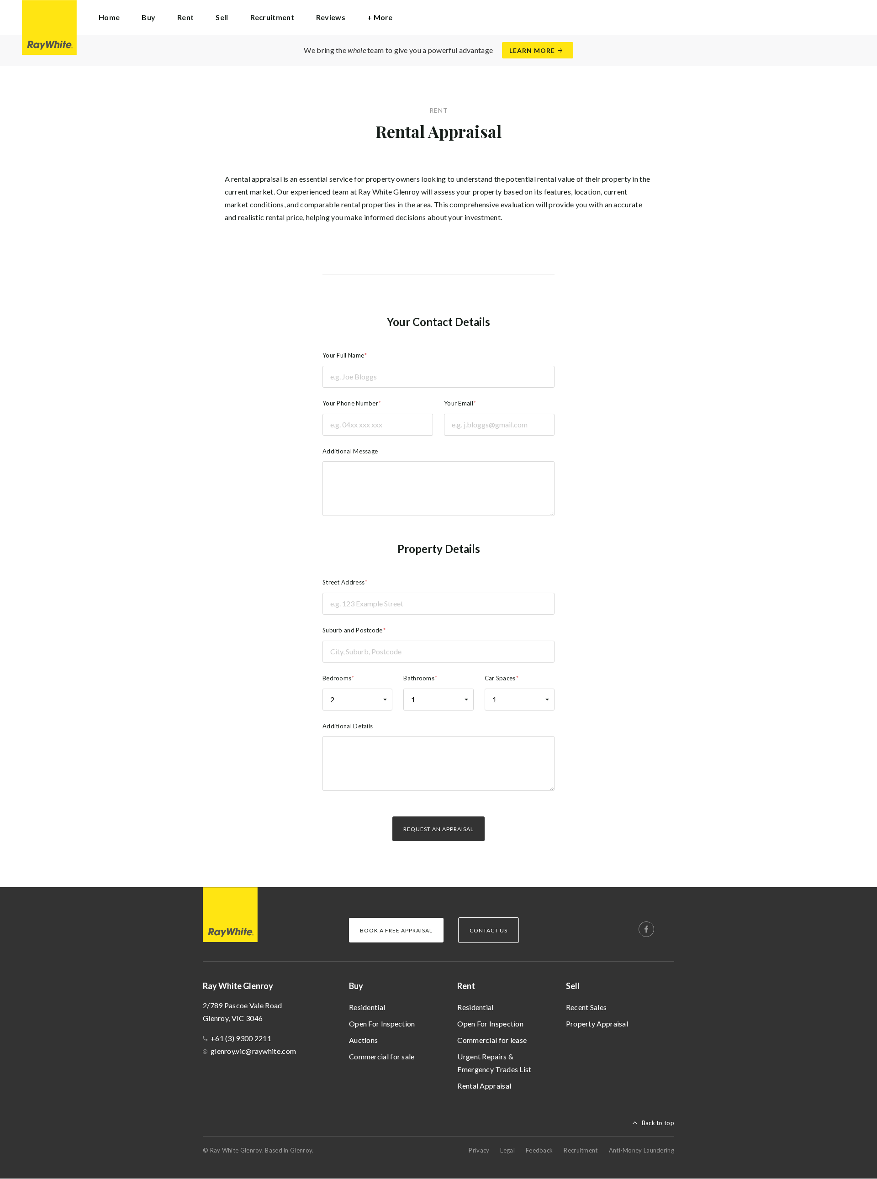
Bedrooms (336, 678)
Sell (573, 986)
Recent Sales (586, 1007)
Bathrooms (418, 678)
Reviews (330, 17)
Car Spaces (500, 678)
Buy (356, 986)
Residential (367, 1007)
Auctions (363, 1040)
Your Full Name (343, 355)
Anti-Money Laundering (641, 1150)
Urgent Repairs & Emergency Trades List (494, 1063)
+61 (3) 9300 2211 (241, 1038)
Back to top (658, 1122)
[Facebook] (646, 929)
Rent (466, 986)
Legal (507, 1150)
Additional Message (350, 451)
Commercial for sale (382, 1056)
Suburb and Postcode (352, 630)
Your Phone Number (350, 403)
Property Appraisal (597, 1023)
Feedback (539, 1150)
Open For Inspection (382, 1023)
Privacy (479, 1150)
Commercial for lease (492, 1040)
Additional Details (347, 726)
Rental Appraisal (484, 1085)
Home (109, 17)
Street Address (343, 582)
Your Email (458, 403)
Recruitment (272, 17)
